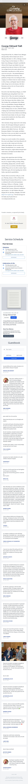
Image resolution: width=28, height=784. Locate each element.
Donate (14, 226)
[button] (14, 651)
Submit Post (14, 358)
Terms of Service (18, 778)
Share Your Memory (8, 336)
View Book (6, 317)
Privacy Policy (10, 778)
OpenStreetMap (15, 780)
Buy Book (14, 317)
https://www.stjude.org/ (7, 194)
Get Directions (13, 257)
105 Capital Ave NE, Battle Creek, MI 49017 (14, 254)
